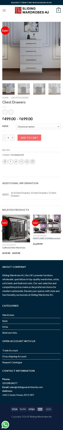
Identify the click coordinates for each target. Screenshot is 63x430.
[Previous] (7, 51)
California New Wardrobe (13, 247)
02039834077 (9, 383)
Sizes (5, 126)
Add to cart (29, 137)
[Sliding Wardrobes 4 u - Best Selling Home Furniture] (31, 10)
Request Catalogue (12, 362)
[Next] (55, 51)
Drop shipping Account (14, 356)
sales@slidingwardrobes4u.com (26, 387)
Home (5, 97)
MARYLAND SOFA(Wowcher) (46, 238)
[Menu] (4, 10)
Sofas (5, 326)
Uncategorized (20, 97)
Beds (5, 320)
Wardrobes (8, 314)
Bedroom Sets (9, 332)
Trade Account (10, 350)
